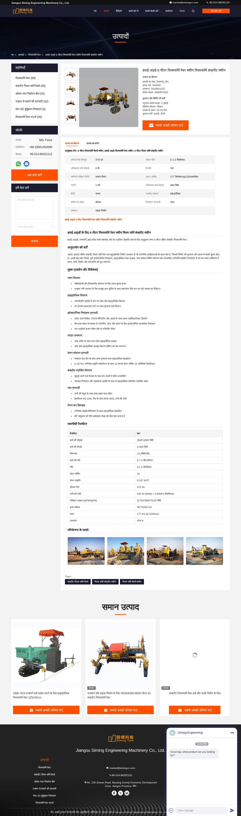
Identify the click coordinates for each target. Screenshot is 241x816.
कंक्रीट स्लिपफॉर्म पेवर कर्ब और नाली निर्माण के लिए (120, 693)
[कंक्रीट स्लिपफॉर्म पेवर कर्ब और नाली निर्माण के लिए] (120, 655)
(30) (29, 116)
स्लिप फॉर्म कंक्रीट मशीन (105, 581)
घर (95, 11)
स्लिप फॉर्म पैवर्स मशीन (131, 581)
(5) (31, 109)
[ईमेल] (26, 163)
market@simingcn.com (186, 2)
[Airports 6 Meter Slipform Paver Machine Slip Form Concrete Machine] (108, 97)
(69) (26, 78)
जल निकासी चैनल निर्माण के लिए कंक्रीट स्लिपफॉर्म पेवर (195, 693)
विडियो (119, 11)
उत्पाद (106, 11)
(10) (30, 93)
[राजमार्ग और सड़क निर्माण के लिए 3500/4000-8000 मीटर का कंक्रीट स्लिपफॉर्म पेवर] (46, 655)
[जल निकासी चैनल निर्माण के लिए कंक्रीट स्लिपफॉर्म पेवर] (194, 655)
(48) (31, 85)
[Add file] (171, 810)
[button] (17, 663)
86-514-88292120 (219, 2)
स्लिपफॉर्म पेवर (34, 54)
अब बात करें (216, 11)
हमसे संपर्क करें (151, 11)
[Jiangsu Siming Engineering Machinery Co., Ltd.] (22, 11)
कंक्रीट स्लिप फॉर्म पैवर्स (77, 581)
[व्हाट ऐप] (18, 163)
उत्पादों (21, 54)
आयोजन (169, 11)
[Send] (232, 810)
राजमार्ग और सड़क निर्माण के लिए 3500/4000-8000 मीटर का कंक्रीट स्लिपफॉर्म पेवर (44, 695)
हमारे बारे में (133, 11)
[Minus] (232, 733)
